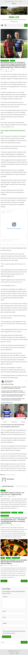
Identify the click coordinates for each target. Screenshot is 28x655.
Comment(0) (9, 71)
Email (4, 617)
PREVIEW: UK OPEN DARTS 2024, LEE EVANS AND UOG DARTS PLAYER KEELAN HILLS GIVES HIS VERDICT (14, 561)
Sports (12, 60)
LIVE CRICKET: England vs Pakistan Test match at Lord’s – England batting (12, 493)
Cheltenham (13, 474)
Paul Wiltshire (13, 496)
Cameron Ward (15, 565)
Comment (5, 596)
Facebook (12, 653)
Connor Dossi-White (16, 525)
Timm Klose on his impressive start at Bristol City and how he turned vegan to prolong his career (24, 581)
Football (14, 512)
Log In (20, 1)
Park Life (14, 17)
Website (5, 623)
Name (4, 611)
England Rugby (4, 60)
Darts (2, 558)
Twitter (17, 653)
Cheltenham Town (5, 512)
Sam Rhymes (10, 479)
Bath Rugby (7, 474)
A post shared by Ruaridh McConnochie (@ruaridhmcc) (15, 244)
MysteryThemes (16, 651)
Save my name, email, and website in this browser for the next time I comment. (14, 632)
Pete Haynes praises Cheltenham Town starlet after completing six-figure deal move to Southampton (5, 581)
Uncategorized (4, 515)
